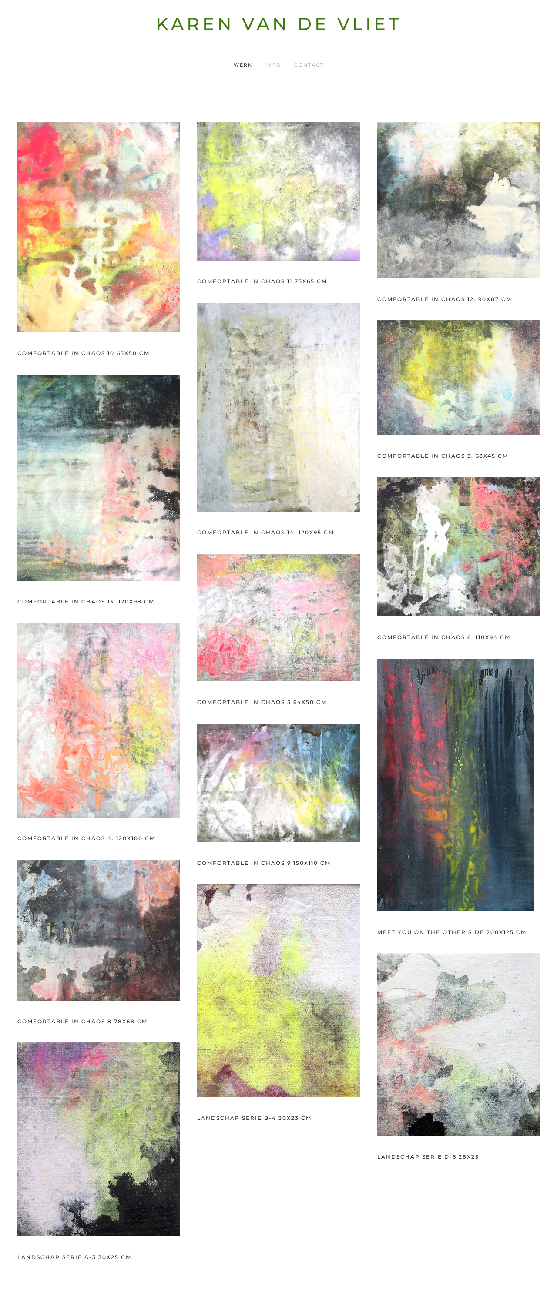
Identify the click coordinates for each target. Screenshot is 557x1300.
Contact (309, 65)
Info (273, 65)
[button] (98, 227)
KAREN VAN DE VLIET (279, 23)
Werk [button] (243, 65)
